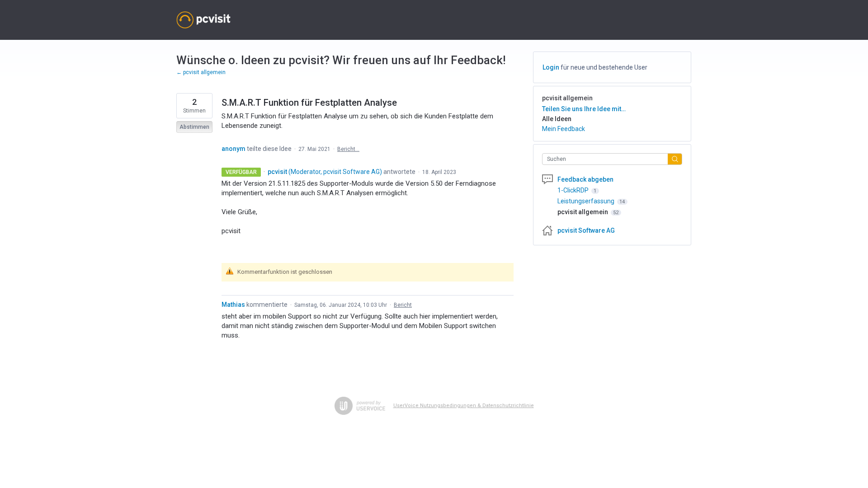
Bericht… (348, 149)
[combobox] (607, 159)
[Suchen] (675, 158)
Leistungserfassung (586, 201)
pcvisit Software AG (586, 230)
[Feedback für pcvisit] (203, 19)
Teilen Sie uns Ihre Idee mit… (584, 109)
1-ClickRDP (573, 190)
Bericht (403, 305)
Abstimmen (194, 127)
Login (550, 67)
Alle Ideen (556, 118)
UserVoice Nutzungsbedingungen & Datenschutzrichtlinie (463, 405)
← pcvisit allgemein (201, 72)
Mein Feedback (563, 128)
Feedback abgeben (585, 179)
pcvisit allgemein (567, 98)
